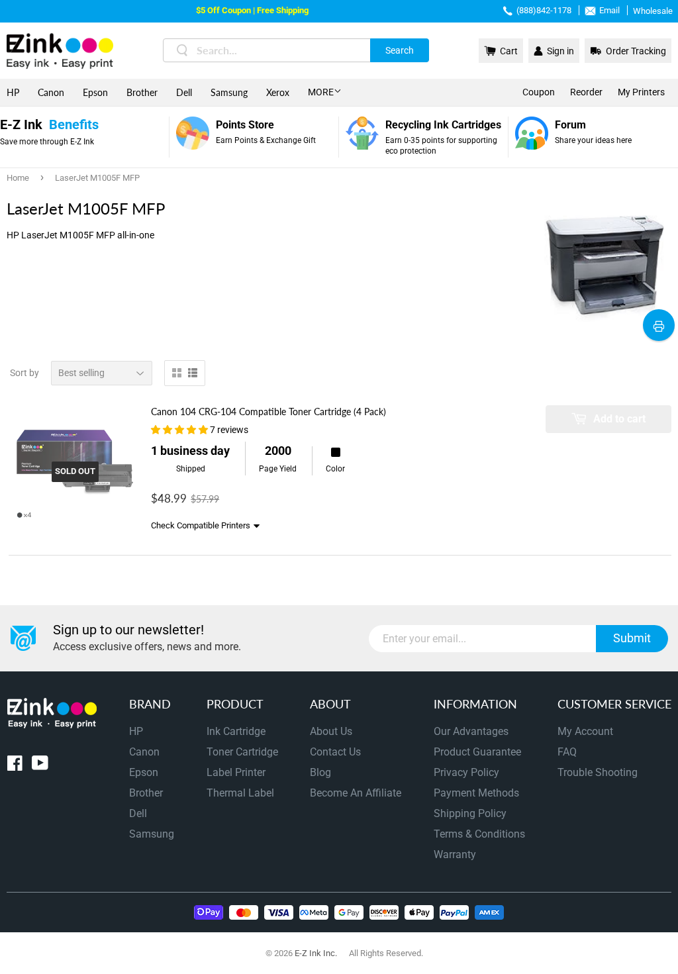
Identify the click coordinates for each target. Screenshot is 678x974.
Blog (320, 772)
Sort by (24, 372)
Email (609, 10)
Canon (51, 92)
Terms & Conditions (479, 834)
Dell (184, 92)
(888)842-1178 (543, 10)
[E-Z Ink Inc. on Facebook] (15, 765)
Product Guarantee (477, 752)
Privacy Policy (466, 772)
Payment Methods (476, 793)
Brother (142, 92)
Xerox (277, 92)
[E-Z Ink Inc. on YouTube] (40, 765)
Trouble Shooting (597, 772)
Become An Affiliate (355, 793)
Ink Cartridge (236, 731)
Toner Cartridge (242, 752)
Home (18, 178)
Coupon (538, 92)
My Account (585, 731)
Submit (632, 638)
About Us (331, 731)
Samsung (229, 92)
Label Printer (236, 772)
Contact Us (335, 752)
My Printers (641, 92)
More (321, 92)
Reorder (586, 92)
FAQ (567, 752)
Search (399, 50)
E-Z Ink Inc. (316, 953)
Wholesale (653, 11)
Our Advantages (471, 731)
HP (13, 92)
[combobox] (296, 50)
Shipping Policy (470, 813)
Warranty (455, 854)
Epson (95, 92)
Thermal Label (240, 793)
